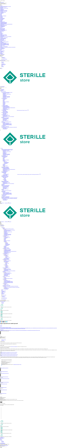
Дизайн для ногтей (6, 284)
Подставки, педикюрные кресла (6, 328)
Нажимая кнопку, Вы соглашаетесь (13, 364)
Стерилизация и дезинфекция (7, 249)
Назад (4, 227)
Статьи (1, 439)
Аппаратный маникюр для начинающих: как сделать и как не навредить (8, 353)
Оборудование (5, 280)
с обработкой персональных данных (17, 364)
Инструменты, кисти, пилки (7, 260)
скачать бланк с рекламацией (14, 346)
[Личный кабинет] (0, 202)
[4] (28, 333)
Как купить (3, 340)
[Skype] (6, 321)
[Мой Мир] (2, 321)
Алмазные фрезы (21, 330)
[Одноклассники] (1, 321)
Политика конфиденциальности (4, 445)
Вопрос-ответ (1, 438)
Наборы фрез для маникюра (3, 330)
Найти (1, 447)
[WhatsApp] (5, 321)
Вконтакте (3, 302)
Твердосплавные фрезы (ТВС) (33, 330)
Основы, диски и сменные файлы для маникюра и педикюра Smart (11, 287)
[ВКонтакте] (0, 321)
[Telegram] (7, 321)
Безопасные (18, 330)
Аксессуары (38, 330)
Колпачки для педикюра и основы (13, 330)
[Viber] (4, 321)
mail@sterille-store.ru (3, 60)
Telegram (3, 62)
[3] (28, 332)
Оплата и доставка (4, 339)
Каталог (4, 228)
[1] (28, 331)
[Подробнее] (0, 358)
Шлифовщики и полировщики (26, 330)
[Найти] (0, 5)
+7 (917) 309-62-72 (3, 54)
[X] (3, 321)
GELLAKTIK (7, 256)
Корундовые (8, 330)
